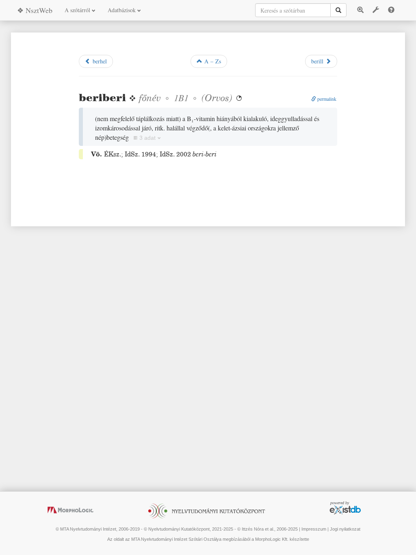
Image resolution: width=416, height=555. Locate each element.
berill (318, 61)
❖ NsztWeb (34, 10)
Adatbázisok (122, 10)
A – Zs (211, 61)
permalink (326, 98)
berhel (99, 61)
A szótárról (78, 10)
